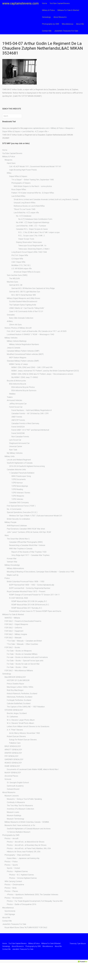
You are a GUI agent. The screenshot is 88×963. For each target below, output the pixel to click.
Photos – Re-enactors (13, 898)
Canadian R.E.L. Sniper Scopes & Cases (32, 229)
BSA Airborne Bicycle (17, 384)
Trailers (10, 397)
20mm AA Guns (15, 325)
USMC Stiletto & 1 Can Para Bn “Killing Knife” (26, 308)
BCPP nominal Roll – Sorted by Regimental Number (29, 588)
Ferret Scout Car (15, 407)
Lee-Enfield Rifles (18, 196)
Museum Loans (13, 812)
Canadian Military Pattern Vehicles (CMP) (23, 351)
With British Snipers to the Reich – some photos (33, 186)
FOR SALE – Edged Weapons (16, 624)
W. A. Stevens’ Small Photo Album (20, 723)
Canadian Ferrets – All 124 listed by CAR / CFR (29, 413)
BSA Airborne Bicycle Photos (23, 387)
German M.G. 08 (15, 285)
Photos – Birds (10, 888)
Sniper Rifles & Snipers (18, 176)
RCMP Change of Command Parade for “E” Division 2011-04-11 (34, 595)
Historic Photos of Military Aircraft (18, 328)
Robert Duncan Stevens (16, 736)
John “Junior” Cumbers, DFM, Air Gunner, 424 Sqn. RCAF (29, 532)
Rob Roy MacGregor (15, 690)
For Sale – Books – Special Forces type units (25, 661)
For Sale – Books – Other (17, 667)
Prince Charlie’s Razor (15, 684)
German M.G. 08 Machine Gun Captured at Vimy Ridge (33, 288)
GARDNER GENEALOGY (14, 759)
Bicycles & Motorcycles (16, 381)
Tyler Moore (81, 943)
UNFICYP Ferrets (18, 420)
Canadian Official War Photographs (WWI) (26, 542)
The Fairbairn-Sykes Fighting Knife (22, 305)
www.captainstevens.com (20, 3)
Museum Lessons (12, 796)
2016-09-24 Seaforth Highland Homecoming (27, 466)
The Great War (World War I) (18, 539)
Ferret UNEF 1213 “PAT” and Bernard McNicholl (30, 430)
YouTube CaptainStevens (60, 3)
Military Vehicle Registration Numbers (24, 344)
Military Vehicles (11, 338)
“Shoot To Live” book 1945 (24, 209)
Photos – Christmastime (14, 884)
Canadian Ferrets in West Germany (25, 423)
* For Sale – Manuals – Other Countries (22, 644)
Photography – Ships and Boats (17, 855)
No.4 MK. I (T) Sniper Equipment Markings (32, 222)
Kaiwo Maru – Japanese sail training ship (23, 858)
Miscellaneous (67, 24)
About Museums (60, 17)
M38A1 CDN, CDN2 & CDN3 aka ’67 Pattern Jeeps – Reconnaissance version (42, 374)
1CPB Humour (17, 483)
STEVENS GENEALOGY (14, 710)
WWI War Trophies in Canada (20, 549)
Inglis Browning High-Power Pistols (23, 170)
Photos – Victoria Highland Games (23, 878)
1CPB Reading (17, 489)
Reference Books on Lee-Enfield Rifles (29, 206)
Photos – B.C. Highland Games (21, 875)
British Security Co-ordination (18, 519)
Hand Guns (11, 163)
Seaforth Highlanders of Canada (19, 463)
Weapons (8, 160)
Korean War (11, 558)
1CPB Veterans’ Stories (20, 493)
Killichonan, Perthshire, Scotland (19, 697)
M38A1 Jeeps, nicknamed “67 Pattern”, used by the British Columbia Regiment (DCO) (45, 371)
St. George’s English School (18, 782)
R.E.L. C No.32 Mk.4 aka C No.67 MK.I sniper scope (39, 232)
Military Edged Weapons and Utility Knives (23, 298)
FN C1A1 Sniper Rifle (19, 255)
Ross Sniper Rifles (18, 189)
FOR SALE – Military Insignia (16, 634)
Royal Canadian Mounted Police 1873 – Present (26, 591)
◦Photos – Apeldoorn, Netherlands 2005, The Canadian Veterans (32, 894)
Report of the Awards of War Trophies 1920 (28, 552)
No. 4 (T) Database (23, 216)
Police (7, 578)
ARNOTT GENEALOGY (13, 750)
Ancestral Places (11, 776)
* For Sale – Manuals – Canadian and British (24, 641)
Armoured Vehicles (14, 400)
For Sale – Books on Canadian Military (22, 654)
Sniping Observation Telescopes (29, 242)
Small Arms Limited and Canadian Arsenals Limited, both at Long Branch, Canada (46, 199)
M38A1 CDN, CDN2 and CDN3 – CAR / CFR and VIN (31, 367)
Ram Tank (13, 450)
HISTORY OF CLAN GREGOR (18, 680)
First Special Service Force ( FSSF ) (21, 506)
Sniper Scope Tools (26, 239)
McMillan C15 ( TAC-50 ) (20, 265)
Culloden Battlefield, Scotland (18, 703)
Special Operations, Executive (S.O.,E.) (22, 512)
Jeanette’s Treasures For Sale (66, 31)
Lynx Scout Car (15, 440)
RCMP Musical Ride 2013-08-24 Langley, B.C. (29, 601)
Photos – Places (11, 891)
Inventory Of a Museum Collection (20, 809)
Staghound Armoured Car (19, 443)
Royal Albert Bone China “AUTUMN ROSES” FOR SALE (26, 927)
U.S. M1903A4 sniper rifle (21, 268)
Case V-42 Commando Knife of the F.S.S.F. (26, 311)
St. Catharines (12, 717)
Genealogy (46, 17)
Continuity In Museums (16, 802)
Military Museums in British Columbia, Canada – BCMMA (27, 822)
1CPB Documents (18, 479)
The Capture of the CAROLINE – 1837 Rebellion (26, 707)
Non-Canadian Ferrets (20, 437)
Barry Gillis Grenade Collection (21, 318)
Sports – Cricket (13, 868)
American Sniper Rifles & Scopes (27, 272)
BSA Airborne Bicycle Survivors (23, 390)
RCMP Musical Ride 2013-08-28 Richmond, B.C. (30, 605)
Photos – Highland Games (17, 871)
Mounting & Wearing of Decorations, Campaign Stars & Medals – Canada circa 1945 (40, 572)
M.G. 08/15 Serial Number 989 (23, 295)
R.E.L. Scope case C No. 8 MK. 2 (31, 236)
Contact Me (46, 31)
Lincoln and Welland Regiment (19, 460)
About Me (80, 24)
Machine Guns (12, 282)
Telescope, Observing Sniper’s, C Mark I (34, 249)
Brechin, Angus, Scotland (17, 713)
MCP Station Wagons (17, 357)
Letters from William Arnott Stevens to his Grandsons (28, 726)
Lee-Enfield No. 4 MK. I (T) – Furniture (31, 226)
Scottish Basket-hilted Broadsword (23, 301)
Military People (10, 522)
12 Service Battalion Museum (18, 832)
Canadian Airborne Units (16, 469)
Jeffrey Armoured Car (18, 404)
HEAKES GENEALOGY (13, 763)
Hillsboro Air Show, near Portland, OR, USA (23, 852)
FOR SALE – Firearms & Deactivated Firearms (23, 621)
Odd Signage (10, 914)
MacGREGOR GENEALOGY (15, 677)
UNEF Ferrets (16, 417)
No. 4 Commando (14, 509)
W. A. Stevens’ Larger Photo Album (21, 720)
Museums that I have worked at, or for (20, 825)
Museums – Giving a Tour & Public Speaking (24, 799)
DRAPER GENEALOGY (13, 753)
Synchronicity (10, 911)
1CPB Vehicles (17, 499)
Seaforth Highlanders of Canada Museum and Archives (29, 829)
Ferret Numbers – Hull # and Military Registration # (31, 410)
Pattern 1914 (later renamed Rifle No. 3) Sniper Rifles (32, 193)
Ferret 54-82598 (18, 433)
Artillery (10, 321)
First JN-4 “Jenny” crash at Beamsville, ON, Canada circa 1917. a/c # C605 (36, 331)
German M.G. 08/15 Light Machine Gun (24, 292)
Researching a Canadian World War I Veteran (27, 545)
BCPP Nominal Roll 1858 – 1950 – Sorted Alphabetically (31, 585)
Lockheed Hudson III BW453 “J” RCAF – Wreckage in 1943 (30, 334)
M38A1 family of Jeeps (18, 364)
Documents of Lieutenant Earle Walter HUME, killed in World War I (33, 769)
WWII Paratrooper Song (21, 476)
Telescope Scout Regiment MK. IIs (32, 245)
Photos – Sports (11, 865)
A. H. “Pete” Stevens (15, 730)
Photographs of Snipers (20, 183)
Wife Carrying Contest (13, 881)
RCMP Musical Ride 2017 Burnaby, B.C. (26, 608)
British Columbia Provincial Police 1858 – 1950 (25, 581)
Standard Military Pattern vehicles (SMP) (23, 361)
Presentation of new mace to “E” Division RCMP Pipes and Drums (35, 611)
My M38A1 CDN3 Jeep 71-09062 (24, 377)
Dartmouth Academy (15, 786)
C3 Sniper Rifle (17, 259)
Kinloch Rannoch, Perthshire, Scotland (22, 693)
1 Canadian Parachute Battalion (21, 473)
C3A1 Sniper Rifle (18, 262)
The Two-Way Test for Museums (20, 805)
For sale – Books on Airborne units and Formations (27, 657)
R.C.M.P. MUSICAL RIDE (18, 598)
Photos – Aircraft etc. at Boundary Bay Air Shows (26, 845)
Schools (8, 779)
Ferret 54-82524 (18, 427)
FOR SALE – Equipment (14, 631)
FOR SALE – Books (12, 647)
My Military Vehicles (15, 453)
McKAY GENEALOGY (13, 772)
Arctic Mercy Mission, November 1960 (24, 733)
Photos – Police (11, 861)
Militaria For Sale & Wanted (68, 10)
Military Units (10, 456)
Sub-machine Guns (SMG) (17, 275)
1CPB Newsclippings (19, 486)
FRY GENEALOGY (11, 756)
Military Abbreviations (15, 568)
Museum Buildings (14, 815)
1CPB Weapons (17, 496)
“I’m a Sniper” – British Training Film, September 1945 (32, 180)
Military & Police (48, 10)
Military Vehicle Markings (16, 341)
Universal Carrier (15, 446)
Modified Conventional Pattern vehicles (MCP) (25, 354)
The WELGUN (14, 278)
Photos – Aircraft (11, 838)
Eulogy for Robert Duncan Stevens (23, 740)
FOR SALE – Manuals (13, 638)
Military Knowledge (12, 565)
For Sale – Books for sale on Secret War (23, 664)
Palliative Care (15, 743)
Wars (7, 535)
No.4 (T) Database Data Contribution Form (35, 219)
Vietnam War (12, 562)
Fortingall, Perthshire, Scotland (19, 700)
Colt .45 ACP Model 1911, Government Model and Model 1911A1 (35, 166)
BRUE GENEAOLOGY (13, 746)
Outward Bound (13, 789)
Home (44, 3)
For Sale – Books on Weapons (19, 651)
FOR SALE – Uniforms (13, 628)
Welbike (12, 394)
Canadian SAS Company (19, 502)
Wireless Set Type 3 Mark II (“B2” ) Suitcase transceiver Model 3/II (35, 516)
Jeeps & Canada (13, 348)
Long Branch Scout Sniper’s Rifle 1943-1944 (29, 252)
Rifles (9, 173)
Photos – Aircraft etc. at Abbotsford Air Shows (25, 842)
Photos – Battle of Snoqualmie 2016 (21, 904)
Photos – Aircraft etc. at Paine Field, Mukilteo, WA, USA (29, 848)
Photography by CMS (50, 24)
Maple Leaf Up (12, 575)
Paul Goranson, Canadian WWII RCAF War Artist (26, 529)
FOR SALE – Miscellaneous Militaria (19, 670)
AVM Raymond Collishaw (17, 526)
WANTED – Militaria (12, 618)
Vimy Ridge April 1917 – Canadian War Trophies (30, 555)
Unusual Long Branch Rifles (24, 203)
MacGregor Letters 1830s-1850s (20, 687)
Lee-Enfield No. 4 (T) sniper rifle (26, 213)
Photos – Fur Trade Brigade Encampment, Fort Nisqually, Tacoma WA (35, 901)
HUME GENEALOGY (12, 766)
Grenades (11, 315)
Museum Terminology (15, 819)
